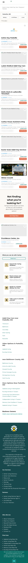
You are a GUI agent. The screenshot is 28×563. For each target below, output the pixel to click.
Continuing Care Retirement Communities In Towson (10, 395)
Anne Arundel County (9, 366)
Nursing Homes (7, 352)
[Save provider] (25, 25)
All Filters (14, 17)
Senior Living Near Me (10, 541)
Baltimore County (7, 363)
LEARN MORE (23, 44)
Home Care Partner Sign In (12, 498)
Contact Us (7, 531)
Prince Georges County (9, 372)
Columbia (5, 329)
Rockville (5, 338)
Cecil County (6, 378)
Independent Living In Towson (11, 399)
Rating (4, 17)
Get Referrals (7, 500)
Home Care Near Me (10, 545)
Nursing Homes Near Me (11, 549)
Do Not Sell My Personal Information (14, 488)
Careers (6, 529)
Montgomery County (8, 375)
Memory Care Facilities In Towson (12, 402)
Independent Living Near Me (12, 543)
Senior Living (5, 7)
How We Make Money (10, 525)
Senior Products (8, 480)
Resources (7, 478)
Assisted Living (6, 349)
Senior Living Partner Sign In (12, 496)
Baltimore (5, 326)
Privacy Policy (16, 465)
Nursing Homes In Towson (10, 391)
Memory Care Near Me (10, 547)
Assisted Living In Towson (9, 405)
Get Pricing (23, 46)
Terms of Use (7, 484)
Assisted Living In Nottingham (11, 388)
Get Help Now (14, 216)
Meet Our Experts (9, 521)
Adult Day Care (14, 7)
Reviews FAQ (7, 527)
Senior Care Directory (10, 476)
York (3, 335)
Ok (14, 561)
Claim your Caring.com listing (12, 414)
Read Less (13, 258)
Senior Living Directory (10, 474)
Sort (23, 17)
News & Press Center (10, 523)
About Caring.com (9, 519)
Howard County (7, 369)
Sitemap (6, 482)
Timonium (5, 323)
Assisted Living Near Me (10, 539)
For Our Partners (9, 502)
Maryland (21, 7)
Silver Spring (6, 332)
